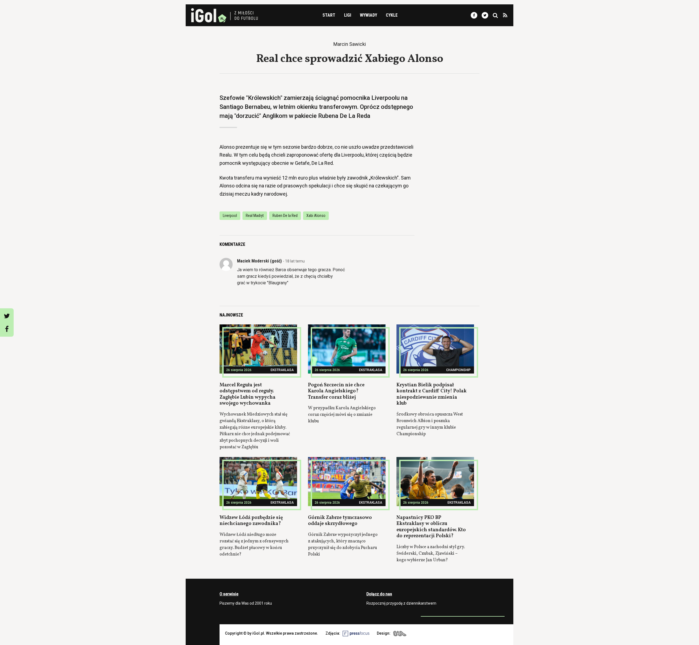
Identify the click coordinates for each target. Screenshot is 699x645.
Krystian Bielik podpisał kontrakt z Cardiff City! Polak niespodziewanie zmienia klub (431, 394)
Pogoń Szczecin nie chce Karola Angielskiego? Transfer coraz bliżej (336, 391)
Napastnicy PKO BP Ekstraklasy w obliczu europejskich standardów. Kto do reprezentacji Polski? (431, 527)
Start (328, 15)
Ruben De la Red (285, 215)
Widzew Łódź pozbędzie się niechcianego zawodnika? (251, 520)
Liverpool (230, 215)
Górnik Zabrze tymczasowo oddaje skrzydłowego (340, 520)
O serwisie (229, 594)
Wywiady (368, 15)
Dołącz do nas (379, 594)
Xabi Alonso (315, 215)
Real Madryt (255, 215)
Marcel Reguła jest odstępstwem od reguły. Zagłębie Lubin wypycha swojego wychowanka (248, 394)
